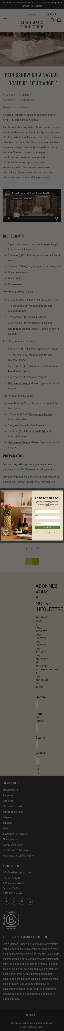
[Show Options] (58, 523)
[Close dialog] (61, 492)
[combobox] (47, 523)
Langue (36, 521)
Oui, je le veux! (47, 527)
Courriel (36, 509)
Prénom (36, 515)
